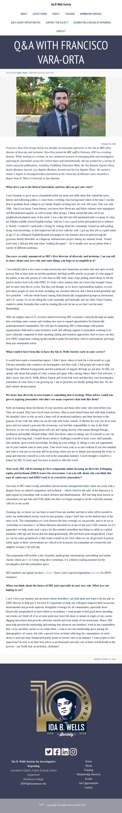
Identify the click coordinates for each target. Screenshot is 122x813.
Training (88, 770)
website (48, 572)
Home (88, 761)
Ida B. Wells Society (61, 4)
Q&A (114, 659)
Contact (88, 787)
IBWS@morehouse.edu (33, 783)
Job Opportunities (88, 783)
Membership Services (88, 774)
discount (95, 572)
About (88, 765)
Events (88, 778)
